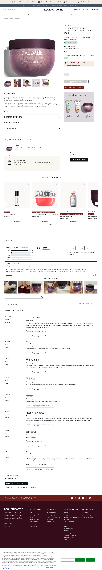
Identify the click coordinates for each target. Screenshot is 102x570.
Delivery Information (35, 519)
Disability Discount (68, 523)
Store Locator (84, 512)
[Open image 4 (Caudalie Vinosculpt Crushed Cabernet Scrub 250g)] (36, 83)
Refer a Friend (67, 532)
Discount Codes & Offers (70, 521)
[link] (86, 9)
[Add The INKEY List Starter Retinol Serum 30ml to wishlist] (28, 184)
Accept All (90, 560)
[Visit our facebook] (72, 498)
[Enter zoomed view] (57, 74)
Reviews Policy (50, 521)
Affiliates (66, 526)
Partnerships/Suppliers (69, 528)
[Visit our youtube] (83, 498)
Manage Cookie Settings (67, 560)
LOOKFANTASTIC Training (87, 517)
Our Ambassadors (68, 524)
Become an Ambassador (70, 535)
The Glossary (67, 514)
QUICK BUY (17, 221)
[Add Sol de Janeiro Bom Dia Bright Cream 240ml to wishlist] (56, 184)
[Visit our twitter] (75, 498)
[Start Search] (37, 9)
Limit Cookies (80, 560)
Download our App (34, 514)
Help (31, 512)
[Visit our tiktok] (86, 498)
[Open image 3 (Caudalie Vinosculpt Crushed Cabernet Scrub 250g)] (27, 83)
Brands (11, 18)
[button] (79, 42)
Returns (31, 517)
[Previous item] (5, 203)
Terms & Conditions (52, 512)
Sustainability (50, 519)
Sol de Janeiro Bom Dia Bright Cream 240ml (45, 210)
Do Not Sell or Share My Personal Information (12, 525)
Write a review (68, 48)
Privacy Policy (50, 514)
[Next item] (96, 203)
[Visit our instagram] (79, 498)
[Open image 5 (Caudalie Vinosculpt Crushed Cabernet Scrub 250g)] (45, 83)
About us (66, 512)
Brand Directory (68, 515)
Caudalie (17, 18)
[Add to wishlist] (91, 81)
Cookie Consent (8, 523)
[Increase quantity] (76, 74)
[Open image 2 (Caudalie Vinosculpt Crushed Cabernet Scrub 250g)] (17, 83)
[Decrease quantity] (66, 74)
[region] (51, 560)
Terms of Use (5, 568)
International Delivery (35, 521)
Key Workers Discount (69, 533)
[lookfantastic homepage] (53, 10)
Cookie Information (51, 515)
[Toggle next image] (59, 49)
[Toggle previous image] (5, 49)
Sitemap (66, 530)
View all (92, 55)
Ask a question (77, 48)
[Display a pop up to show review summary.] (15, 214)
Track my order (33, 526)
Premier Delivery (34, 524)
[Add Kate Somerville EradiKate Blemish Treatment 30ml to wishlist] (84, 184)
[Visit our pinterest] (90, 498)
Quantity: (67, 71)
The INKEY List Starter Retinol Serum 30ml (17, 210)
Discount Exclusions (35, 515)
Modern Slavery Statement (53, 517)
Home (6, 18)
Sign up (45, 498)
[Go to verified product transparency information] (71, 42)
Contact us (32, 523)
